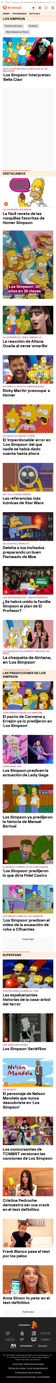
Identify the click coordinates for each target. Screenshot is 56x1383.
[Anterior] (2, 2)
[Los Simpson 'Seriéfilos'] (28, 1028)
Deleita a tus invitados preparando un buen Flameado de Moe (23, 552)
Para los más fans (13, 26)
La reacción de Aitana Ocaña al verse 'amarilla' (25, 343)
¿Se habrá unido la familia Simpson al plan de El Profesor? (27, 606)
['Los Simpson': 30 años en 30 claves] (28, 265)
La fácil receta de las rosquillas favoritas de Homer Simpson (23, 218)
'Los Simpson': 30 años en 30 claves (24, 288)
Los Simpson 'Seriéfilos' (24, 1049)
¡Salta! (8, 2)
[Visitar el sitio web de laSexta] (22, 1333)
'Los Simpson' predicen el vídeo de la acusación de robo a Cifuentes (26, 925)
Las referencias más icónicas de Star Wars (23, 500)
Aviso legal (17, 1364)
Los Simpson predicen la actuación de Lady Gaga (26, 772)
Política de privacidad (34, 1364)
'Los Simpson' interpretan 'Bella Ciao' (27, 77)
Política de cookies (17, 1368)
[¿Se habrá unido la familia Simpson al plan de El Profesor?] (28, 580)
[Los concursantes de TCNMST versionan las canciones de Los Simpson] (28, 1131)
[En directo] (33, 8)
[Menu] (52, 8)
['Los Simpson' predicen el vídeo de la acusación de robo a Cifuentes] (28, 899)
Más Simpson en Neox (17, 32)
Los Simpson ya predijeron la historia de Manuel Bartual (27, 821)
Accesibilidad (43, 1377)
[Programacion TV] (40, 8)
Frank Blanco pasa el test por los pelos (26, 1253)
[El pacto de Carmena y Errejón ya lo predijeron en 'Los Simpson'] (28, 695)
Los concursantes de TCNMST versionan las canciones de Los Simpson (27, 1154)
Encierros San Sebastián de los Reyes (28, 2)
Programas (20, 14)
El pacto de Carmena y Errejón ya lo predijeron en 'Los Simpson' (27, 721)
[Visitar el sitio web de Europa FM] (45, 1340)
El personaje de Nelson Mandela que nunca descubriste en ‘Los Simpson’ (24, 1100)
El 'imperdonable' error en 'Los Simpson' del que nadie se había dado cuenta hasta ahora (27, 447)
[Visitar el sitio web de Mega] (10, 1340)
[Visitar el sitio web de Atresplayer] (28, 1346)
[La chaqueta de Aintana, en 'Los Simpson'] (28, 634)
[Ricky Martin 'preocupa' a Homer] (28, 369)
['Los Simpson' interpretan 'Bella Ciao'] (28, 52)
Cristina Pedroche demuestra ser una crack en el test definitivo (26, 1205)
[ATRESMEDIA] (28, 1325)
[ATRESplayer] (46, 8)
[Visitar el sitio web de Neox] (34, 1333)
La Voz (50, 2)
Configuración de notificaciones (21, 1377)
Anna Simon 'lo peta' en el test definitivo (26, 1300)
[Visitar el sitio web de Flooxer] (42, 1346)
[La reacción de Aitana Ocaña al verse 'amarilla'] (28, 320)
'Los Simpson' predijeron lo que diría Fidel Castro (25, 873)
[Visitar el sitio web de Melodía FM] (13, 1346)
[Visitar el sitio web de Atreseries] (22, 1340)
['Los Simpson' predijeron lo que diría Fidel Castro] (28, 850)
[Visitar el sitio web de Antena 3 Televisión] (10, 1333)
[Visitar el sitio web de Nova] (45, 1333)
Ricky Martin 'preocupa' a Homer (26, 392)
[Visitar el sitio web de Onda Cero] (34, 1340)
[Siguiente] (54, 2)
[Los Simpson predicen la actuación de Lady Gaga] (28, 749)
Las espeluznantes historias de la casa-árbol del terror (26, 999)
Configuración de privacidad (28, 1372)
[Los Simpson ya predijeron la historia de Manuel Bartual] (28, 799)
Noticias (34, 14)
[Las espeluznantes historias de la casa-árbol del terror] (28, 974)
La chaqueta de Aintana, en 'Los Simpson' (27, 660)
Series (6, 14)
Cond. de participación (37, 1368)
